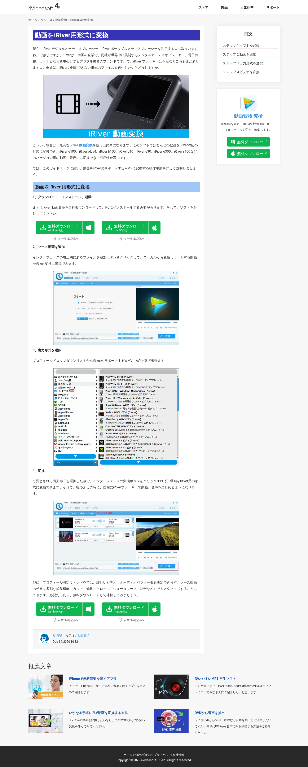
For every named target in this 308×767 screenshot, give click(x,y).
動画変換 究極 (248, 116)
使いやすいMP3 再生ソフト (215, 679)
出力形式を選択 (243, 63)
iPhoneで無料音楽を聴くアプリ (93, 679)
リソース (46, 20)
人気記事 (247, 7)
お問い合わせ (143, 755)
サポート (273, 7)
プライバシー (162, 755)
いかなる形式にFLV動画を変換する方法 (98, 713)
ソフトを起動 (241, 46)
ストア (203, 7)
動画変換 (61, 20)
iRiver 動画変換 (81, 145)
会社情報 (178, 755)
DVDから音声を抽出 (210, 713)
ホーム (32, 20)
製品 (224, 7)
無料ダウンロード (252, 142)
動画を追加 (239, 54)
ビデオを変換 (241, 72)
